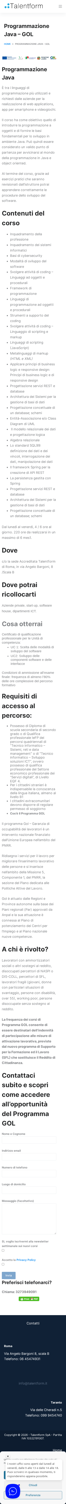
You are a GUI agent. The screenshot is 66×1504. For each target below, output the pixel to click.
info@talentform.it (33, 1383)
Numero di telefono (14, 1167)
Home (57, 1450)
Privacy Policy (26, 1260)
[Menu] (60, 6)
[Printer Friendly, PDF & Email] (29, 1299)
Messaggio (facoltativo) (18, 1201)
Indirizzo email (11, 1150)
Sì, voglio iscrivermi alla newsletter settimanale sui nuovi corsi (25, 1244)
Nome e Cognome (13, 1134)
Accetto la (19, 1260)
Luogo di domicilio (14, 1184)
